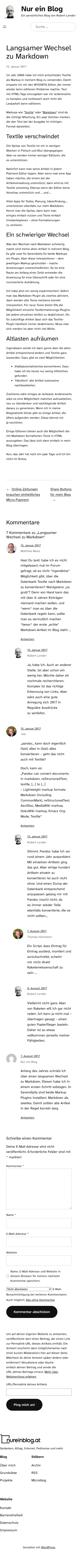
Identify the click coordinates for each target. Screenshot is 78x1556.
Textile (29, 112)
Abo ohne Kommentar (40, 1300)
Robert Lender (36, 655)
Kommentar (15, 1166)
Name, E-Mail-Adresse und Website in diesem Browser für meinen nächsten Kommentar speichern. (35, 1276)
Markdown (49, 112)
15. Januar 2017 (31, 545)
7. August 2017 (37, 931)
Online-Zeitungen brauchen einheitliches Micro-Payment (23, 494)
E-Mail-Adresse (17, 1234)
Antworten (27, 639)
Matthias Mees (30, 551)
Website (11, 1252)
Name (11, 1215)
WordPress (48, 1547)
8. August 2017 (37, 988)
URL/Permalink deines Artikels (26, 1384)
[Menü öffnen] (4, 26)
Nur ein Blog (42, 9)
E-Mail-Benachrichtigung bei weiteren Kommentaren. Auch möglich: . (36, 1294)
